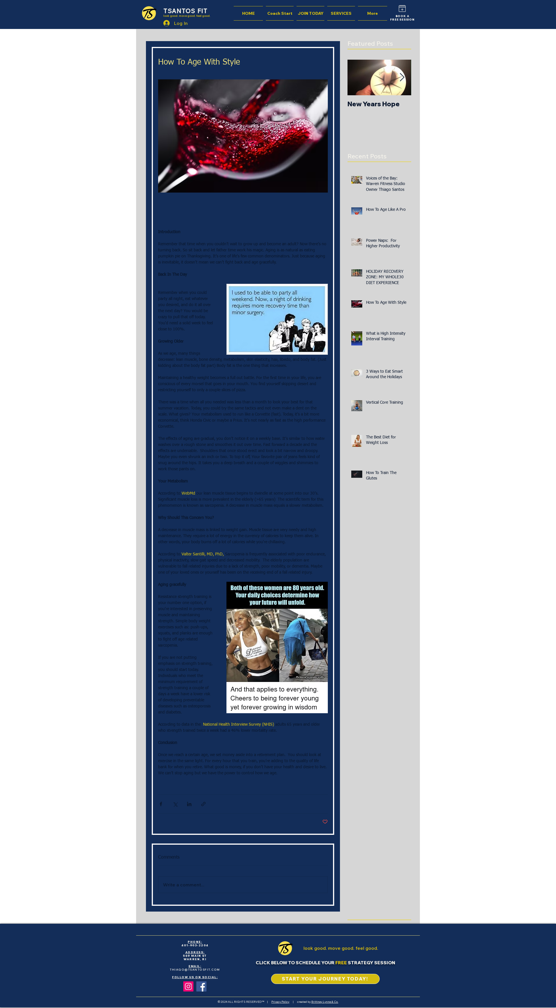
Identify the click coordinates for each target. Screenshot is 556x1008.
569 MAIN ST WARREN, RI (195, 957)
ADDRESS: (195, 952)
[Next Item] (402, 77)
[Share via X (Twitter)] (175, 804)
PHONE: (195, 942)
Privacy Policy (280, 1002)
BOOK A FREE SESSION (402, 17)
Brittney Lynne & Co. (324, 1002)
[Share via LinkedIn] (189, 804)
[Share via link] (203, 804)
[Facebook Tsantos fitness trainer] (201, 986)
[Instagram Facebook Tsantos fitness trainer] (188, 986)
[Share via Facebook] (161, 804)
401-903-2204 (195, 945)
